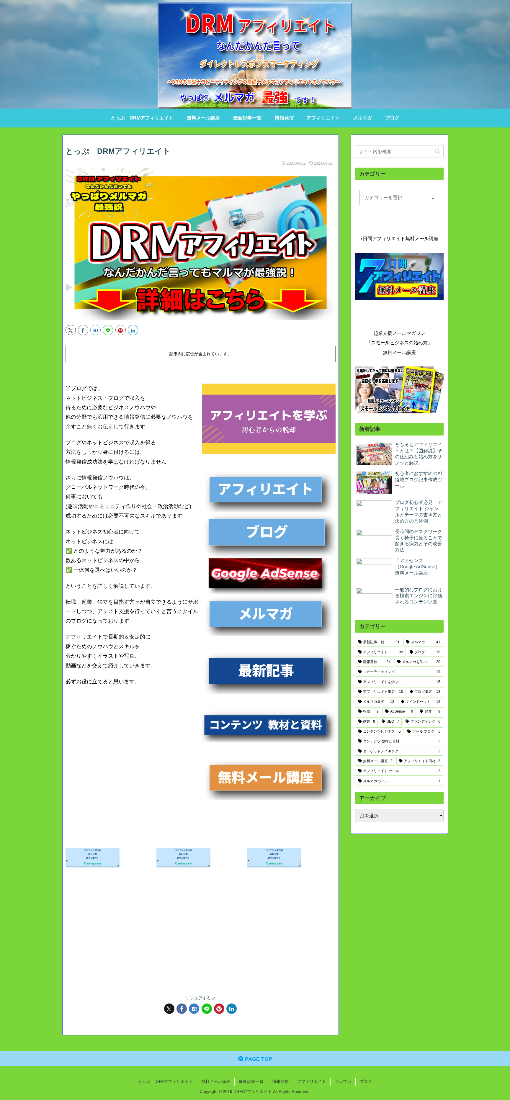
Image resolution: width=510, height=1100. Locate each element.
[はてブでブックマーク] (95, 330)
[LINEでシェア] (108, 330)
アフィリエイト (311, 1081)
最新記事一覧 (251, 1081)
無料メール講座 (215, 1081)
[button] (437, 151)
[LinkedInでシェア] (133, 330)
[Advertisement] (201, 937)
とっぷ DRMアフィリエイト (165, 1081)
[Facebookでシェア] (83, 330)
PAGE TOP (257, 1059)
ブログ (366, 1081)
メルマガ (343, 1081)
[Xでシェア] (71, 330)
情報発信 (280, 1081)
